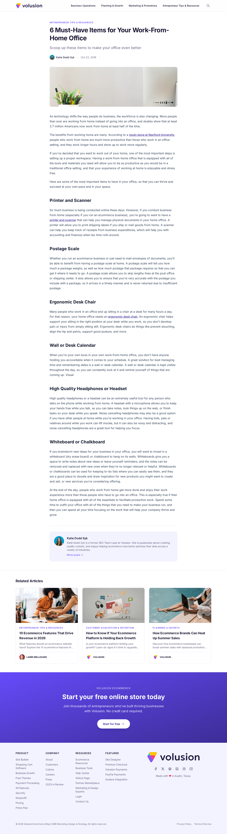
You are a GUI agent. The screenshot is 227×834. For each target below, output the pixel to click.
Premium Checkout (116, 764)
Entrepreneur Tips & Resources (181, 5)
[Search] (208, 5)
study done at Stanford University (151, 135)
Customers (52, 764)
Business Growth (25, 773)
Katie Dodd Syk (65, 57)
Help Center (82, 773)
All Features (22, 787)
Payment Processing (27, 782)
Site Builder (22, 759)
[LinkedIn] (177, 769)
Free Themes (23, 777)
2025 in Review (54, 784)
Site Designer (113, 759)
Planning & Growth (112, 5)
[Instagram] (184, 769)
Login (79, 796)
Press (49, 779)
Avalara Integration (116, 779)
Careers (50, 774)
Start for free (111, 724)
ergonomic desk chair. (123, 316)
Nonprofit (21, 797)
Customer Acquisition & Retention (110, 627)
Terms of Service (202, 824)
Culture (50, 769)
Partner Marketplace (87, 782)
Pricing (20, 802)
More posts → (75, 554)
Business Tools (84, 768)
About (49, 759)
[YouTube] (191, 769)
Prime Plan (22, 807)
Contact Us (82, 801)
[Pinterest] (170, 769)
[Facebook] (155, 769)
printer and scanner (63, 220)
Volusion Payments (116, 769)
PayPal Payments (115, 774)
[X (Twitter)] (163, 769)
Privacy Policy (184, 824)
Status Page (83, 777)
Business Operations (83, 5)
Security (20, 792)
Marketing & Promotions (143, 5)
